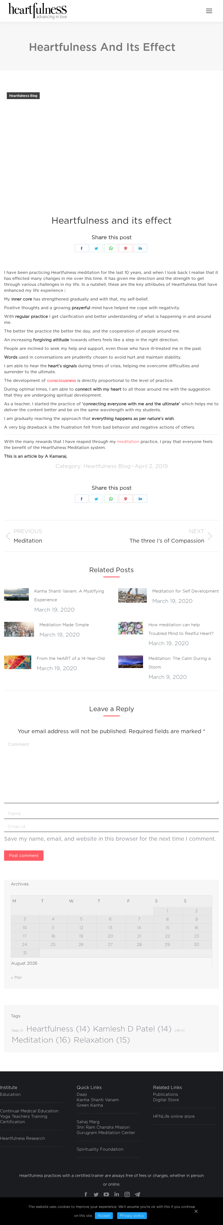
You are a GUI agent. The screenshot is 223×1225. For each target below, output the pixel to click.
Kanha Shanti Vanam (98, 1099)
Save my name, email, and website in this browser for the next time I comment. (110, 838)
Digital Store (166, 1099)
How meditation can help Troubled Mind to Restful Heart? (180, 629)
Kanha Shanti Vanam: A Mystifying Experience (69, 595)
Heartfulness (58, 1028)
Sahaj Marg (88, 1121)
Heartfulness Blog (23, 96)
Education (10, 1094)
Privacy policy (132, 1216)
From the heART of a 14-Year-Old (71, 658)
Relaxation (102, 1040)
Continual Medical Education (29, 1111)
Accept (104, 1216)
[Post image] (16, 594)
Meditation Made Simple (64, 624)
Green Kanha (90, 1105)
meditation (128, 441)
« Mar (16, 977)
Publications (165, 1094)
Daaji (17, 1030)
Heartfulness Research (22, 1138)
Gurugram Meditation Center (106, 1132)
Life (180, 1030)
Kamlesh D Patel (132, 1028)
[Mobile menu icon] (209, 10)
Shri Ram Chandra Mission (103, 1127)
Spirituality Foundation (100, 1149)
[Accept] (196, 1211)
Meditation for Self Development (185, 591)
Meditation (41, 1040)
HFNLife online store (174, 1116)
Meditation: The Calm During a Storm (179, 663)
